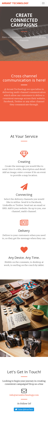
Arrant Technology (15, 3)
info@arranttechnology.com (24, 395)
